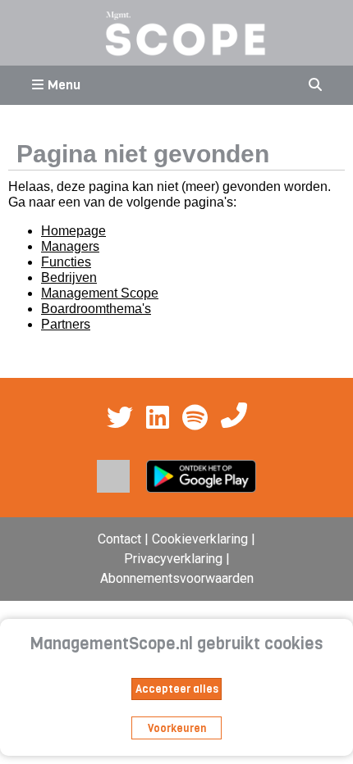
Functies (66, 262)
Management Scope (99, 293)
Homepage (73, 231)
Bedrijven (69, 277)
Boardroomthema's (96, 309)
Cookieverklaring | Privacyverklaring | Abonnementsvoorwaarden (178, 558)
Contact (119, 539)
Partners (65, 324)
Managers (70, 246)
